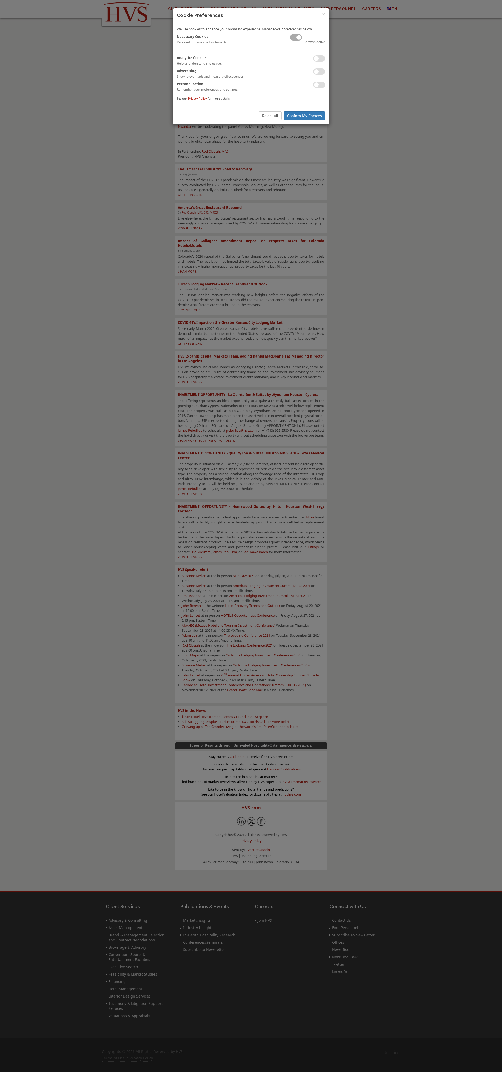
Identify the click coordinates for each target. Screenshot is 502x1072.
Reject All (270, 115)
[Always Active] (296, 37)
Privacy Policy (197, 98)
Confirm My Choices (304, 115)
